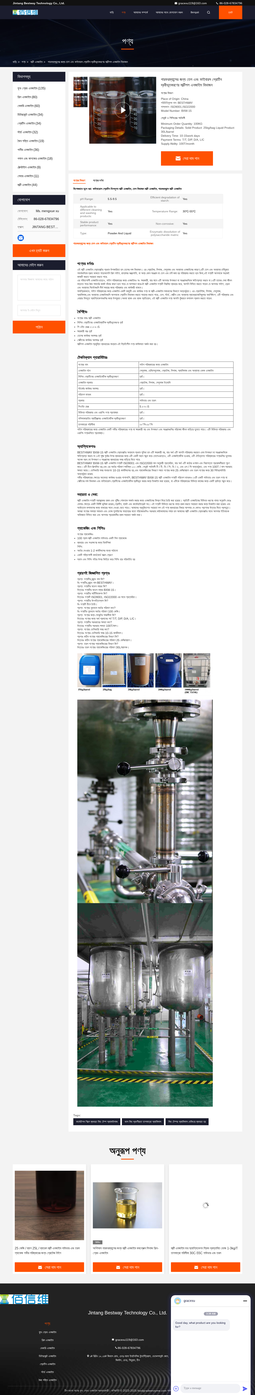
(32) (28, 132)
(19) (31, 141)
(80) (27, 97)
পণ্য (124, 12)
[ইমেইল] (20, 238)
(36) (28, 149)
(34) (30, 114)
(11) (28, 176)
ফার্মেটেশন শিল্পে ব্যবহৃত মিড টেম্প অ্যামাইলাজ (97, 1121)
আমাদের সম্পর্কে (140, 12)
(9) (29, 167)
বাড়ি (112, 12)
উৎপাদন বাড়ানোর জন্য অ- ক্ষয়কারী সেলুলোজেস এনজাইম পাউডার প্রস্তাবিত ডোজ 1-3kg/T (204, 1251)
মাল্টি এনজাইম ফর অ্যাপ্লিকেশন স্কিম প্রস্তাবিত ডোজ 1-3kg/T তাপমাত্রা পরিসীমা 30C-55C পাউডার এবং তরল (126, 1251)
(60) (29, 106)
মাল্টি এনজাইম (36, 61)
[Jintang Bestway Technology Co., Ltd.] (25, 12)
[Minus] (245, 1300)
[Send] (245, 1388)
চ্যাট (231, 12)
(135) (31, 88)
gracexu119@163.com (193, 3)
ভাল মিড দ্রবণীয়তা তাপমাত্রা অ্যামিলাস (143, 1121)
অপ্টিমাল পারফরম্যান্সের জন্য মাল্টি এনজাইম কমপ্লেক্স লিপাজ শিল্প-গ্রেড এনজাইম (47, 1251)
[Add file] (176, 1388)
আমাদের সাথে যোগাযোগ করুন (169, 12)
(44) (27, 185)
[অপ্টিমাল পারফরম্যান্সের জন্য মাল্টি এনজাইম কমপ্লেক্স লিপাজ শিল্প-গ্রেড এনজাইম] (49, 1205)
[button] (20, 1215)
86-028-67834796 (230, 3)
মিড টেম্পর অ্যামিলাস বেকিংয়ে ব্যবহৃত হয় (187, 1121)
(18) (35, 158)
